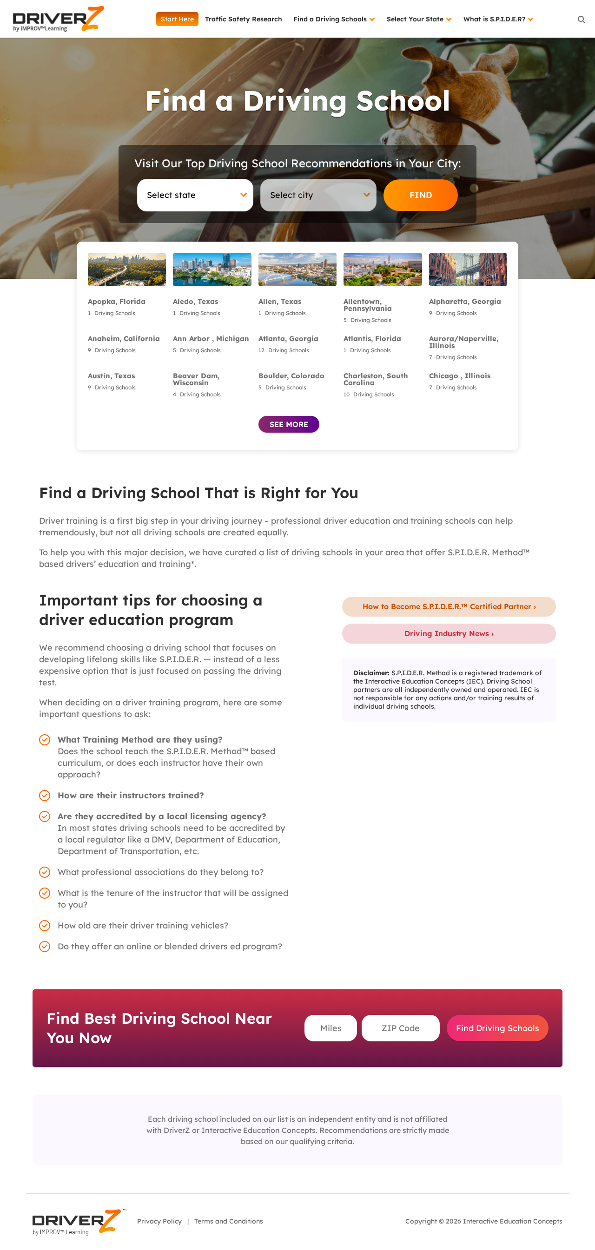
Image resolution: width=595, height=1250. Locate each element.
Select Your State (416, 19)
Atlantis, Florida (372, 338)
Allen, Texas (279, 301)
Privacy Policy (159, 1221)
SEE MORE (289, 424)
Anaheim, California (124, 338)
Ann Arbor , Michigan (211, 338)
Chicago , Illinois (459, 375)
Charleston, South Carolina (376, 379)
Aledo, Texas (195, 301)
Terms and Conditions (228, 1221)
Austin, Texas (111, 375)
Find (421, 195)
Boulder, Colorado (291, 375)
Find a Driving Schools (331, 19)
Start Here (177, 19)
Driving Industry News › (449, 633)
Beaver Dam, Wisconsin (196, 379)
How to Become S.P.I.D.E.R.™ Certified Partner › (449, 606)
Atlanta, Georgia (288, 338)
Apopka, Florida (116, 301)
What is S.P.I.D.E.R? (495, 19)
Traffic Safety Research (243, 19)
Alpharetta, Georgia (465, 301)
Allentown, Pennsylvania (368, 305)
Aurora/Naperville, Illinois (463, 342)
